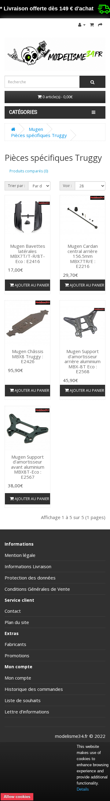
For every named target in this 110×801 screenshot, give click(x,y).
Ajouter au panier (31, 285)
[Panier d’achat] (92, 24)
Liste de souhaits (23, 700)
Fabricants (15, 644)
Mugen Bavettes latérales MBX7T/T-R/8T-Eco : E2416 (27, 253)
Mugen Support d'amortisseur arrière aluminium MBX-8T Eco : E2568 (82, 361)
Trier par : (16, 185)
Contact (13, 611)
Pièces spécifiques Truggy (39, 135)
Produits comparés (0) (28, 171)
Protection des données (30, 578)
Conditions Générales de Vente (37, 589)
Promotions (17, 655)
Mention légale (20, 555)
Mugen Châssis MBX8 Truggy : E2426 (27, 356)
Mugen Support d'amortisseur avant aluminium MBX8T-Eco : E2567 (27, 467)
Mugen (36, 129)
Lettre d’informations (27, 712)
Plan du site (17, 622)
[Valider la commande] (100, 24)
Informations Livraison (28, 566)
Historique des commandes (34, 689)
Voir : (67, 185)
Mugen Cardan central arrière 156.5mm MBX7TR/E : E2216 (83, 256)
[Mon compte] (82, 24)
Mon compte (18, 678)
